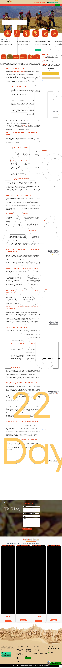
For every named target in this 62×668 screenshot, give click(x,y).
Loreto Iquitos (19, 654)
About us (46, 0)
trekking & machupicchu (45, 5)
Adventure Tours (36, 5)
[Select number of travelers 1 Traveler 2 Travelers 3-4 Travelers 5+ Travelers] (31, 513)
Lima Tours (18, 653)
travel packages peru (6, 5)
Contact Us (57, 5)
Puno (17, 658)
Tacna (17, 661)
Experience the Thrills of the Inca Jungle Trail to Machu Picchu (38, 615)
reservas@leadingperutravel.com (39, 2)
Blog (53, 5)
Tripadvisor (7, 653)
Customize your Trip (40, 0)
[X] (53, 648)
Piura (17, 657)
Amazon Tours (28, 5)
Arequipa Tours (19, 649)
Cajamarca (18, 650)
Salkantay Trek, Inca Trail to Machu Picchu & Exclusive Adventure (8, 616)
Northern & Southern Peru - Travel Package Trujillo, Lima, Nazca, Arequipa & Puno (54, 616)
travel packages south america (18, 5)
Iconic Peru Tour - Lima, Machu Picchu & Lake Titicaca (23, 615)
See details (8, 621)
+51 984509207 (54, 2)
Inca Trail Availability (32, 0)
